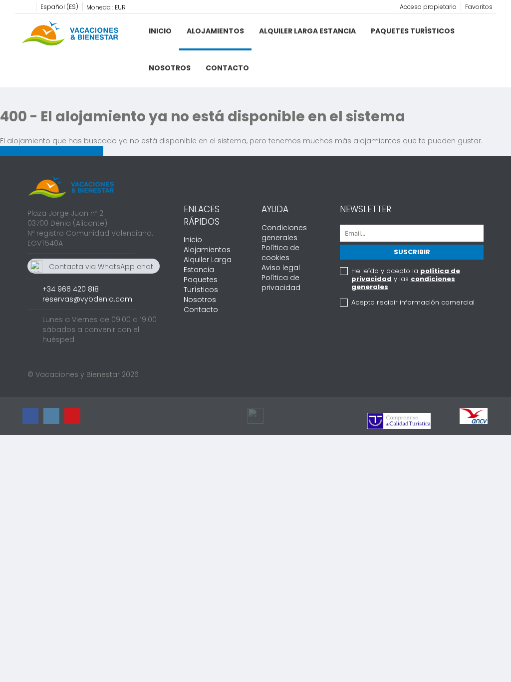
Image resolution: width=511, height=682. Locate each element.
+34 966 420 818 (70, 289)
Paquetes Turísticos (413, 31)
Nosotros (170, 68)
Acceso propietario (428, 6)
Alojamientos (215, 31)
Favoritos (479, 6)
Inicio (160, 31)
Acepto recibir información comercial (413, 303)
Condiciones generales (284, 233)
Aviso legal (280, 268)
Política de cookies (280, 253)
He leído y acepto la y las (405, 279)
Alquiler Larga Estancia (307, 31)
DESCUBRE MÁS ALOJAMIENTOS (51, 151)
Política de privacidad (280, 283)
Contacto (227, 68)
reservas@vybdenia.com (87, 299)
